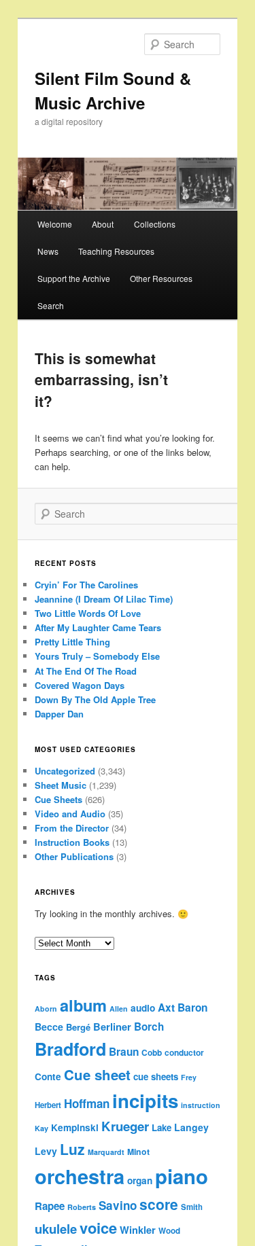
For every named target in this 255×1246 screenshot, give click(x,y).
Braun (124, 1051)
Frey (189, 1077)
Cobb (151, 1052)
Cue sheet (97, 1074)
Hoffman (86, 1103)
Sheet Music (60, 785)
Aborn (46, 1008)
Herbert (48, 1105)
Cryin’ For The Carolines (86, 584)
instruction (200, 1105)
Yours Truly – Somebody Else (97, 655)
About (103, 224)
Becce (49, 1026)
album (83, 1004)
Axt (166, 1007)
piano (181, 1176)
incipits (145, 1100)
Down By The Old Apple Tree (95, 699)
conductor (184, 1052)
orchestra (79, 1176)
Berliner (112, 1026)
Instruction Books (72, 842)
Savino (118, 1205)
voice (98, 1228)
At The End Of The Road (86, 670)
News (47, 251)
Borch (149, 1026)
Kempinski (75, 1127)
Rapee (50, 1205)
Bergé (78, 1026)
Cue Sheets (58, 799)
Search (50, 305)
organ (139, 1180)
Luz (72, 1149)
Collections (154, 224)
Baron (192, 1007)
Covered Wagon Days (79, 685)
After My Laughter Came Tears (98, 627)
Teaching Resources (116, 251)
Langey (191, 1127)
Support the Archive (73, 278)
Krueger (125, 1126)
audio (143, 1007)
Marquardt (106, 1152)
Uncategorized (65, 770)
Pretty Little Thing (72, 641)
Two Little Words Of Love (88, 613)
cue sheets (155, 1076)
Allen (118, 1008)
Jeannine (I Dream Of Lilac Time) (104, 598)
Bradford (70, 1049)
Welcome (54, 224)
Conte (48, 1076)
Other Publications (74, 856)
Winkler (138, 1229)
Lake (161, 1127)
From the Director (72, 827)
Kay (41, 1128)
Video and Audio (70, 813)
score (158, 1204)
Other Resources (161, 278)
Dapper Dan (59, 713)
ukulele (56, 1229)
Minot (138, 1151)
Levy (46, 1151)
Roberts (81, 1207)
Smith (192, 1207)
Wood (169, 1230)
